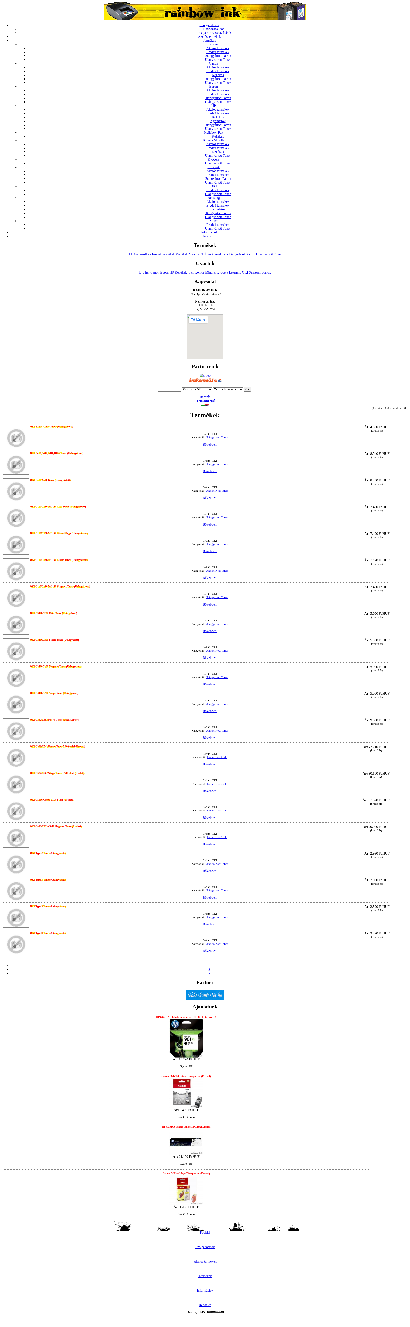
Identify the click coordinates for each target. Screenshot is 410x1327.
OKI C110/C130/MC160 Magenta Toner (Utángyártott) (60, 586)
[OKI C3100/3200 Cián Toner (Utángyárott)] (16, 623)
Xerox (213, 221)
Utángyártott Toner (218, 59)
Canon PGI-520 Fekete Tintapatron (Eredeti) (186, 1076)
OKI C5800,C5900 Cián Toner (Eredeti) (51, 799)
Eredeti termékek (217, 52)
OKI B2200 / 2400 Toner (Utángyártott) (51, 426)
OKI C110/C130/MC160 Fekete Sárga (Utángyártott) (59, 533)
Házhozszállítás (213, 29)
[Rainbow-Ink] (205, 18)
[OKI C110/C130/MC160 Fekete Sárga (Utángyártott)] (16, 543)
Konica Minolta (213, 140)
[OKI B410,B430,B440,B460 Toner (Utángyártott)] (16, 463)
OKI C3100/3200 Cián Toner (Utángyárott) (53, 613)
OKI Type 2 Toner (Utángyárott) (48, 853)
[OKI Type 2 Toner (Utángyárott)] (16, 863)
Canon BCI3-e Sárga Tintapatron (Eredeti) (186, 1173)
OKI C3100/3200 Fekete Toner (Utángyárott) (54, 639)
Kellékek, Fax (213, 132)
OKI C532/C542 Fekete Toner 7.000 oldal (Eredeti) (57, 746)
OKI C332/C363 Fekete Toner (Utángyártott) (54, 719)
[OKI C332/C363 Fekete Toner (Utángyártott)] (16, 730)
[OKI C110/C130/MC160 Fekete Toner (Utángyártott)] (16, 570)
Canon (213, 63)
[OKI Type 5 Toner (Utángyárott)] (16, 916)
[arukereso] (205, 382)
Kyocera (213, 159)
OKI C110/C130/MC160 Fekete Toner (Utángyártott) (59, 559)
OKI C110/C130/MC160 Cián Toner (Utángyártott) (58, 506)
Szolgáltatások (209, 25)
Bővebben (210, 444)
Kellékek (218, 75)
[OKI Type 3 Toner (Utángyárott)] (16, 890)
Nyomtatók (218, 121)
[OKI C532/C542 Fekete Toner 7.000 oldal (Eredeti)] (16, 757)
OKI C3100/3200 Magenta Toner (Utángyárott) (55, 666)
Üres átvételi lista (216, 254)
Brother (213, 44)
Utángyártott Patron (218, 56)
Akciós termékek (209, 36)
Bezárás (205, 397)
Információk (209, 232)
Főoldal (205, 1232)
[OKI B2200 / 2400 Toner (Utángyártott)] (16, 437)
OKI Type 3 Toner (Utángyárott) (48, 879)
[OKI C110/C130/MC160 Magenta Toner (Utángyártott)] (16, 597)
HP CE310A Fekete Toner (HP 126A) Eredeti (186, 1126)
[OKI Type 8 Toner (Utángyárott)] (16, 943)
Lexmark (214, 167)
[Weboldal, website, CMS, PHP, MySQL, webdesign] (215, 1312)
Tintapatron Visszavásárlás (213, 33)
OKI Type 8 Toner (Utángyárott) (48, 933)
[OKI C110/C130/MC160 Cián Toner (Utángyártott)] (16, 517)
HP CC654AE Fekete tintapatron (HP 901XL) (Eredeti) (186, 1017)
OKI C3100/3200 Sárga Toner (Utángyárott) (54, 693)
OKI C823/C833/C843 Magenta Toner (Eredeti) (56, 826)
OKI (214, 186)
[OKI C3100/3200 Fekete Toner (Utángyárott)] (16, 650)
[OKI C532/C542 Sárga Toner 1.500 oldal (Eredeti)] (16, 783)
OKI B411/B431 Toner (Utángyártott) (50, 479)
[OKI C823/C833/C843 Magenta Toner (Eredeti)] (16, 837)
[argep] (205, 375)
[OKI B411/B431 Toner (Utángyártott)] (16, 490)
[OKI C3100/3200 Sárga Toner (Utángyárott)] (16, 703)
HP (213, 105)
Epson (213, 86)
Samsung (213, 198)
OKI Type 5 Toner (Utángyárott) (48, 906)
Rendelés (209, 236)
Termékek (209, 40)
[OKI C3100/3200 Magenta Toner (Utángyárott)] (16, 677)
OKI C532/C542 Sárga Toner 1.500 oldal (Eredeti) (57, 773)
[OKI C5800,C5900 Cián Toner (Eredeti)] (16, 810)
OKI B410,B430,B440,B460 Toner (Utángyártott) (56, 453)
